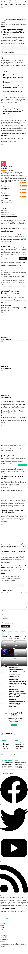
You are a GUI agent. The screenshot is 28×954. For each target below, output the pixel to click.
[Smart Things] (20, 662)
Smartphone (13, 576)
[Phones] (7, 662)
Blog (10, 24)
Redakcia (4, 51)
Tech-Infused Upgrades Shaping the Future (13, 85)
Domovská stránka (4, 24)
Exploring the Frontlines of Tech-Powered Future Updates (13, 82)
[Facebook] (4, 635)
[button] (2, 1)
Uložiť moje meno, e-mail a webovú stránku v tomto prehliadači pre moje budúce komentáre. (14, 622)
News (16, 654)
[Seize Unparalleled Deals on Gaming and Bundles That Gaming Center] (7, 757)
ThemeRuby (7, 580)
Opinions (8, 576)
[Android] (7, 644)
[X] (10, 635)
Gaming (3, 26)
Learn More (14, 724)
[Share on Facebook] (4, 48)
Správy (16, 667)
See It (9, 339)
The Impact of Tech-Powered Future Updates (14, 74)
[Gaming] (7, 653)
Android (4, 645)
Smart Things (18, 663)
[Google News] (23, 635)
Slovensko (12, 667)
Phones (4, 663)
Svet (14, 699)
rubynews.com (9, 578)
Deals (16, 645)
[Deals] (20, 644)
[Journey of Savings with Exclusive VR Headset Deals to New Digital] (20, 737)
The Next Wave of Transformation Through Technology (13, 88)
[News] (20, 653)
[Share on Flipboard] (9, 48)
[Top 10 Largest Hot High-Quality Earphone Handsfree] (7, 737)
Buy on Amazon (5, 216)
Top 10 (19, 576)
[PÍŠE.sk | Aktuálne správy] (14, 1)
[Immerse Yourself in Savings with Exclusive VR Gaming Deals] (20, 757)
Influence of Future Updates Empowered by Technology (13, 78)
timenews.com (17, 578)
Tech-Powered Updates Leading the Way (13, 91)
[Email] (11, 48)
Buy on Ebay (13, 216)
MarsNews (13, 580)
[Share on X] (6, 48)
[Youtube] (16, 635)
